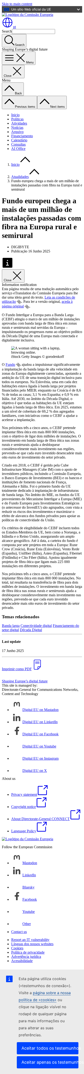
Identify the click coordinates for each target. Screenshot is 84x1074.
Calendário (19, 140)
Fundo (10, 365)
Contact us (19, 932)
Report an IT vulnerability (30, 940)
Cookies (17, 948)
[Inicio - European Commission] (27, 15)
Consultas (18, 144)
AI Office (18, 149)
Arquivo (17, 132)
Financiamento (22, 136)
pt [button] (14, 27)
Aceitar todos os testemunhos (49, 1048)
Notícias (17, 128)
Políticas (17, 119)
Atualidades (20, 177)
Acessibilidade (22, 961)
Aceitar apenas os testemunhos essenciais (49, 1062)
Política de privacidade (28, 952)
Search (7, 31)
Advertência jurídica (26, 957)
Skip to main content (17, 4)
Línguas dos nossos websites (32, 944)
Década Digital (31, 630)
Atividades (19, 123)
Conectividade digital (36, 626)
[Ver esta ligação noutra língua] (19, 302)
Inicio (15, 115)
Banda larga (11, 626)
